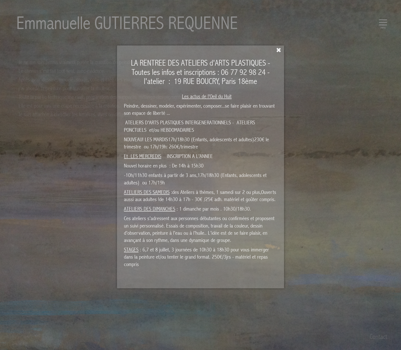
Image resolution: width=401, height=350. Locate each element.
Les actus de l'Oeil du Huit (207, 96)
